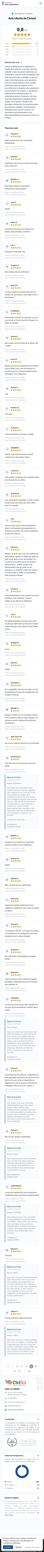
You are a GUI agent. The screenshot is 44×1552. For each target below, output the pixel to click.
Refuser (19, 1547)
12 (19, 1371)
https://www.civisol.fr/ (16, 1410)
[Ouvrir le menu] (40, 3)
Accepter (8, 1547)
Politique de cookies (32, 1547)
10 (36, 1366)
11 (14, 1371)
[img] (21, 62)
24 (29, 1371)
